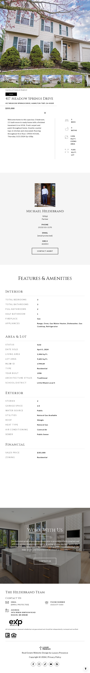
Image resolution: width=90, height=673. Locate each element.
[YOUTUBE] (51, 664)
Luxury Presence (60, 653)
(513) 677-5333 (56, 604)
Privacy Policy (54, 657)
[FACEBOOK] (33, 664)
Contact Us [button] (45, 561)
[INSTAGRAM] (39, 664)
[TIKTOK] (45, 664)
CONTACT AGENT (45, 251)
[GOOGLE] (57, 664)
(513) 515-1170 (45, 227)
